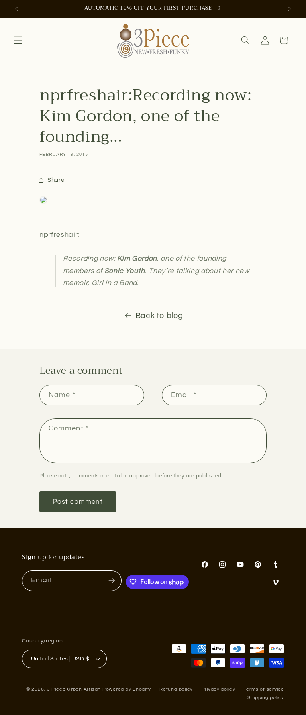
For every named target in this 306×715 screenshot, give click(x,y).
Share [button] (55, 180)
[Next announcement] (289, 9)
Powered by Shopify (126, 689)
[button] (18, 40)
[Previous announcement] (16, 9)
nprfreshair (58, 234)
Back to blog (159, 316)
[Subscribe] (111, 580)
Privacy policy (218, 689)
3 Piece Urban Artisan (74, 689)
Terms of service (264, 689)
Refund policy (176, 689)
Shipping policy (265, 697)
